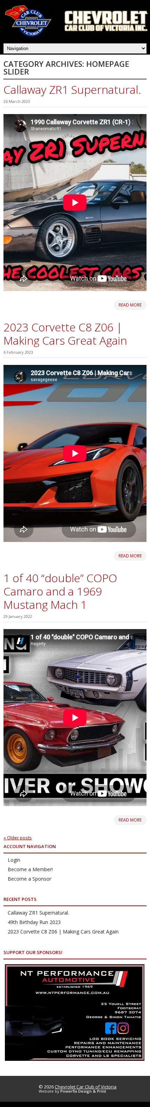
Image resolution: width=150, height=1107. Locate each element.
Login (14, 859)
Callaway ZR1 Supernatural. (72, 89)
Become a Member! (30, 869)
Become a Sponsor (29, 878)
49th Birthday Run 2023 (34, 922)
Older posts (17, 837)
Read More (130, 305)
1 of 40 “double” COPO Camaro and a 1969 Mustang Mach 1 (60, 591)
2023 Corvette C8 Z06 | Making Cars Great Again (65, 333)
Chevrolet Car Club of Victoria (86, 1087)
